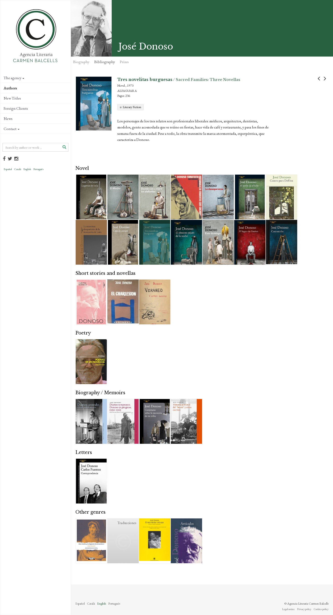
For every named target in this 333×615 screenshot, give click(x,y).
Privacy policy (304, 609)
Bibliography (104, 61)
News (8, 118)
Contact (10, 128)
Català (17, 169)
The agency (12, 77)
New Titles (12, 98)
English (27, 169)
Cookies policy (321, 609)
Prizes (124, 61)
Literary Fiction (132, 107)
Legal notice (288, 609)
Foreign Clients (16, 108)
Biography (81, 61)
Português (38, 169)
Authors (10, 87)
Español (8, 169)
